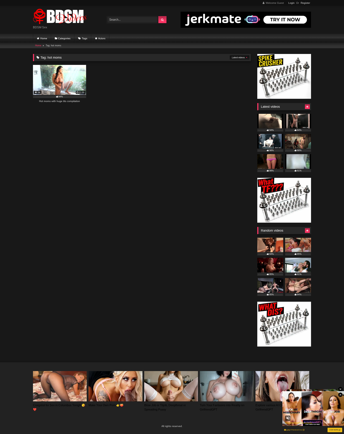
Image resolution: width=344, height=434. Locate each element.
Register (305, 2)
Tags (84, 38)
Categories (64, 38)
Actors (101, 38)
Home (43, 38)
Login (291, 2)
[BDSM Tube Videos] (60, 17)
